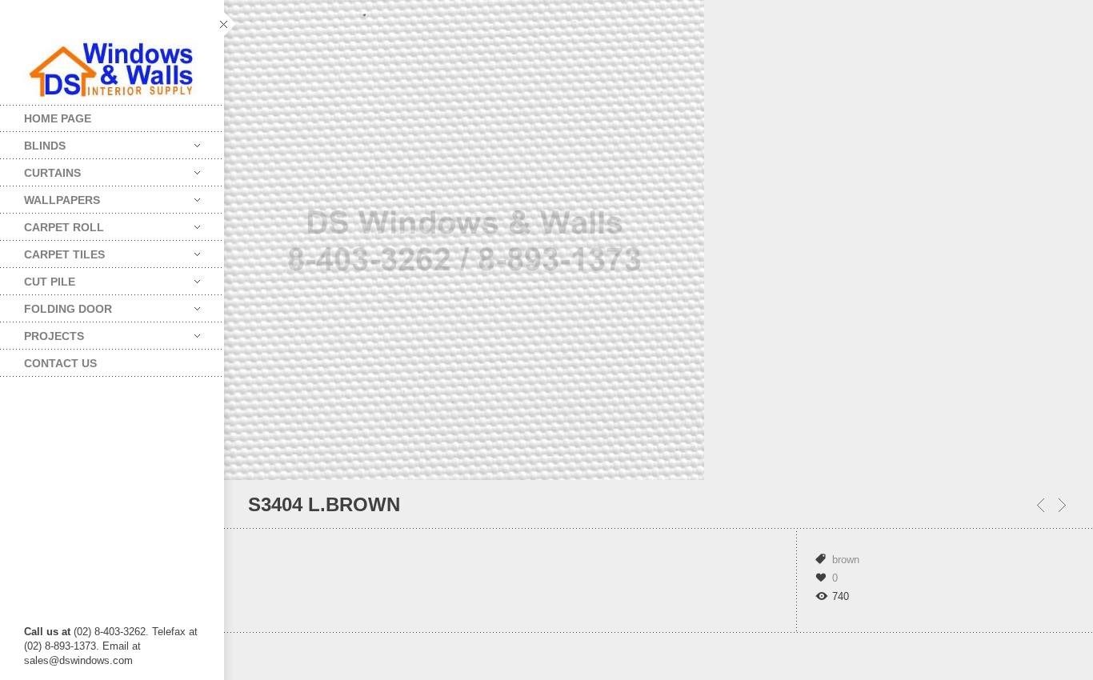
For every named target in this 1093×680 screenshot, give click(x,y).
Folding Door (56, 305)
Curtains (40, 169)
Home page (57, 118)
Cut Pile (37, 278)
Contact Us (60, 363)
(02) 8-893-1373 (60, 646)
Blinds (33, 142)
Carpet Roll (52, 224)
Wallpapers (50, 196)
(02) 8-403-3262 (110, 632)
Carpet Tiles (52, 251)
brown (845, 560)
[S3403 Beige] (1062, 505)
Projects (42, 332)
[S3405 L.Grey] (1040, 505)
